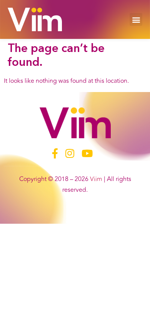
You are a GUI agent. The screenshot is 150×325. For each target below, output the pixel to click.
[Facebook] (55, 153)
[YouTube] (87, 153)
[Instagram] (69, 153)
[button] (136, 19)
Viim (96, 179)
